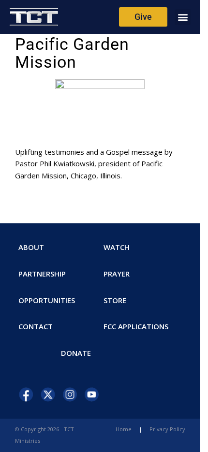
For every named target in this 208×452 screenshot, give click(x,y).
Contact (35, 326)
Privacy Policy (167, 429)
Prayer (117, 273)
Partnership (42, 273)
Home (124, 429)
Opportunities (46, 300)
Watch (117, 247)
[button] (183, 17)
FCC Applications (136, 326)
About (31, 247)
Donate (76, 353)
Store (115, 300)
